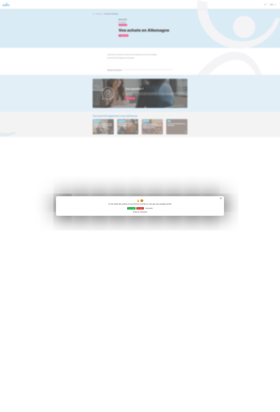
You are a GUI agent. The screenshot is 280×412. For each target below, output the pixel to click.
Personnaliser (149, 208)
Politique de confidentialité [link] (140, 212)
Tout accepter (131, 208)
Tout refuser (140, 208)
